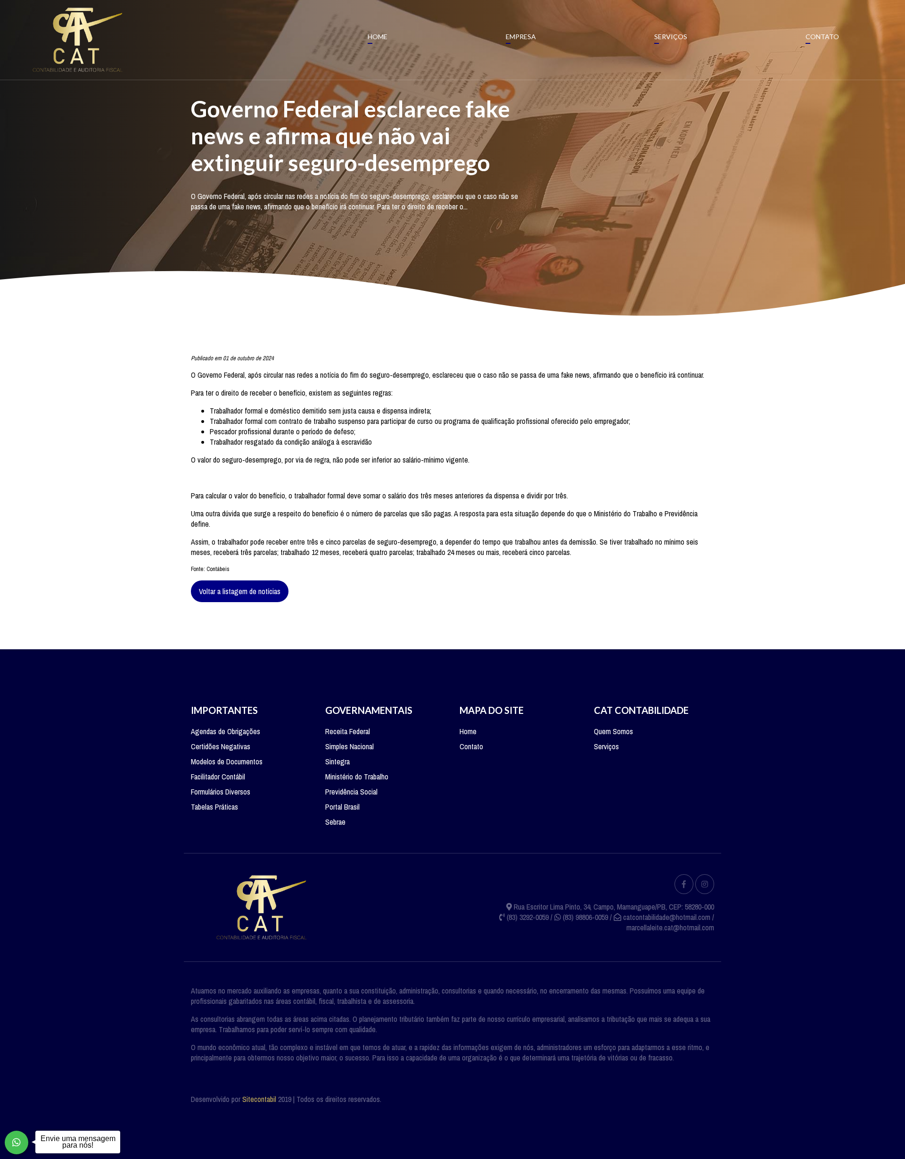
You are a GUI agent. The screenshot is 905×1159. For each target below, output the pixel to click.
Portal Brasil (342, 807)
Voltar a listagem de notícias (239, 591)
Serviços (670, 37)
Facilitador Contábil (218, 776)
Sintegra (337, 761)
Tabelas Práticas (214, 807)
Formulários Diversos (220, 791)
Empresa (521, 37)
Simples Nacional (349, 746)
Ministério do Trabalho (356, 776)
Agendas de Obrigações (225, 731)
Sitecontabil (259, 1099)
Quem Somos (613, 731)
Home (377, 37)
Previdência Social (351, 791)
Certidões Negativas (220, 746)
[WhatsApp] (16, 1142)
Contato (822, 37)
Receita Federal (347, 731)
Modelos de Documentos (227, 761)
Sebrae (335, 822)
